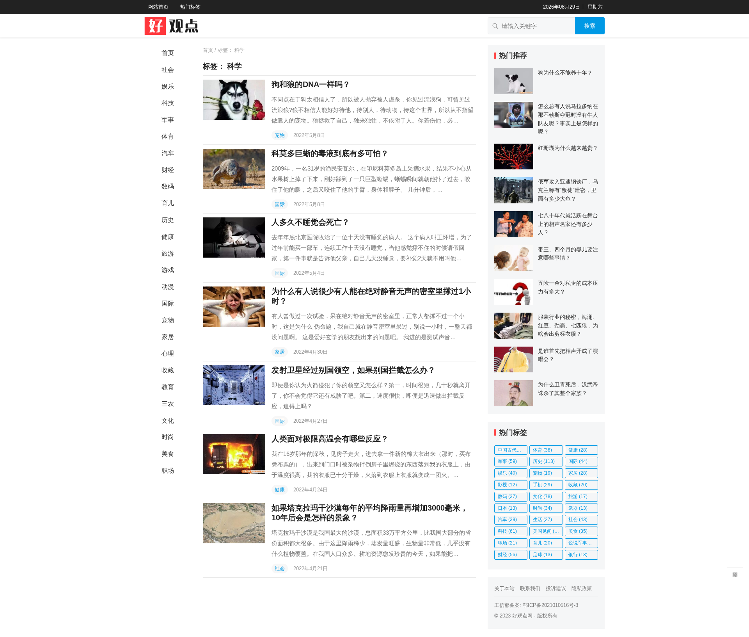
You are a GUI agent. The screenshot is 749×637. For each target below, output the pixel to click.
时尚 (168, 437)
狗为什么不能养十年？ (565, 72)
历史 (168, 220)
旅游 (168, 253)
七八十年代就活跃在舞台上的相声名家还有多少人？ (568, 223)
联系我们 (530, 588)
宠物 (168, 320)
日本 (507, 508)
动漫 (168, 286)
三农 (168, 403)
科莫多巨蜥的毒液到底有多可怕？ (330, 153)
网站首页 (158, 7)
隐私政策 (582, 588)
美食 (168, 453)
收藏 (168, 370)
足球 (542, 554)
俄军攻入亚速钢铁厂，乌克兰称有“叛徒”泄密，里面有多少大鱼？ (568, 189)
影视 (507, 485)
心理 (168, 353)
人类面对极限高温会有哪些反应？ (330, 438)
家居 (168, 337)
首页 (168, 53)
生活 (542, 519)
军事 (168, 119)
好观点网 (522, 616)
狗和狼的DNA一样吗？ (311, 84)
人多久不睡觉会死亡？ (311, 222)
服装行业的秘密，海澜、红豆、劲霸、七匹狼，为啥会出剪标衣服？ (568, 325)
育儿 (168, 203)
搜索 (589, 26)
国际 (168, 303)
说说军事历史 (583, 543)
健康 (168, 236)
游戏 (168, 270)
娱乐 (168, 86)
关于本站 (504, 588)
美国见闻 (547, 531)
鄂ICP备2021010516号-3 (550, 605)
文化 (168, 420)
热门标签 (190, 7)
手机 (542, 485)
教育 (168, 387)
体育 (168, 136)
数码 (168, 186)
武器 (577, 508)
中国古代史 (512, 450)
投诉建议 (556, 588)
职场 (168, 470)
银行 (577, 554)
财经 (168, 170)
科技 (168, 103)
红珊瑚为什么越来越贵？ (568, 148)
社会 (168, 69)
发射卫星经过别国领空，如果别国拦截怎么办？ (353, 370)
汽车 (168, 153)
